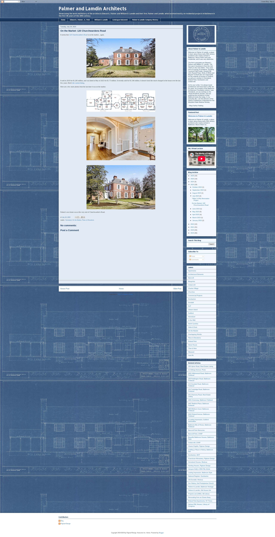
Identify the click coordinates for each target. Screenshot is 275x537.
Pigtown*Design (65, 523)
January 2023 (197, 220)
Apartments (192, 271)
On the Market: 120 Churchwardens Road (200, 204)
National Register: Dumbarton (198, 476)
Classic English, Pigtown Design (199, 446)
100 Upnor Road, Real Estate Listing (200, 366)
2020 (192, 230)
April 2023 (196, 214)
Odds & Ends (192, 327)
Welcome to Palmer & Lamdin (200, 116)
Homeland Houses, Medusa (197, 462)
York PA (190, 355)
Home (63, 20)
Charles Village (193, 288)
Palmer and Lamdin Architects (93, 8)
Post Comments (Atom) (125, 294)
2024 (192, 181)
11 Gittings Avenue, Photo (197, 370)
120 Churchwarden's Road (78, 35)
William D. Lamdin (101, 20)
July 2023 (195, 196)
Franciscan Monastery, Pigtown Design (201, 458)
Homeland (68, 220)
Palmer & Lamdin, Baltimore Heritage (200, 487)
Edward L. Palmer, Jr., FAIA (80, 20)
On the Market (76, 220)
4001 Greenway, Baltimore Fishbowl (200, 400)
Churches (191, 292)
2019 (192, 233)
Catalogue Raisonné (120, 20)
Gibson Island (193, 309)
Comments (195, 259)
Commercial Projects (195, 295)
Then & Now (192, 348)
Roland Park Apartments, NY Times (200, 501)
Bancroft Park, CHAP (195, 434)
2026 (192, 176)
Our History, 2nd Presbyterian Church (201, 483)
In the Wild (191, 320)
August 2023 (196, 193)
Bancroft (191, 278)
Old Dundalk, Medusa (195, 480)
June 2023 (196, 209)
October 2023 (197, 187)
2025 (192, 179)
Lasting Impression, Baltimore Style (200, 472)
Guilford (191, 313)
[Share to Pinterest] (84, 217)
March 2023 (196, 217)
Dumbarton (192, 299)
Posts (193, 256)
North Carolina (193, 324)
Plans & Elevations (88, 220)
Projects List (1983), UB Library (198, 494)
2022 (192, 224)
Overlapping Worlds (195, 334)
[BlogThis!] (78, 217)
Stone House (192, 345)
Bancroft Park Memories (196, 430)
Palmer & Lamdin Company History (145, 20)
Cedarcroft (191, 285)
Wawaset (191, 352)
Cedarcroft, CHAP (194, 442)
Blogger (161, 533)
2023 (192, 184)
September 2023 (198, 190)
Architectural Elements (195, 274)
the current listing (78, 83)
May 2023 (196, 211)
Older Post (177, 289)
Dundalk (191, 302)
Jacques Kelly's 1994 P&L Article (199, 469)
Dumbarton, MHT (194, 455)
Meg (62, 521)
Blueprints (191, 281)
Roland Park (192, 341)
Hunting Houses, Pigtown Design (199, 465)
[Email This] (76, 217)
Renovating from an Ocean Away (199, 497)
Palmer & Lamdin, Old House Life (199, 490)
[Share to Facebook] (82, 217)
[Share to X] (80, 217)
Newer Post (64, 289)
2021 (192, 227)
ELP (189, 306)
